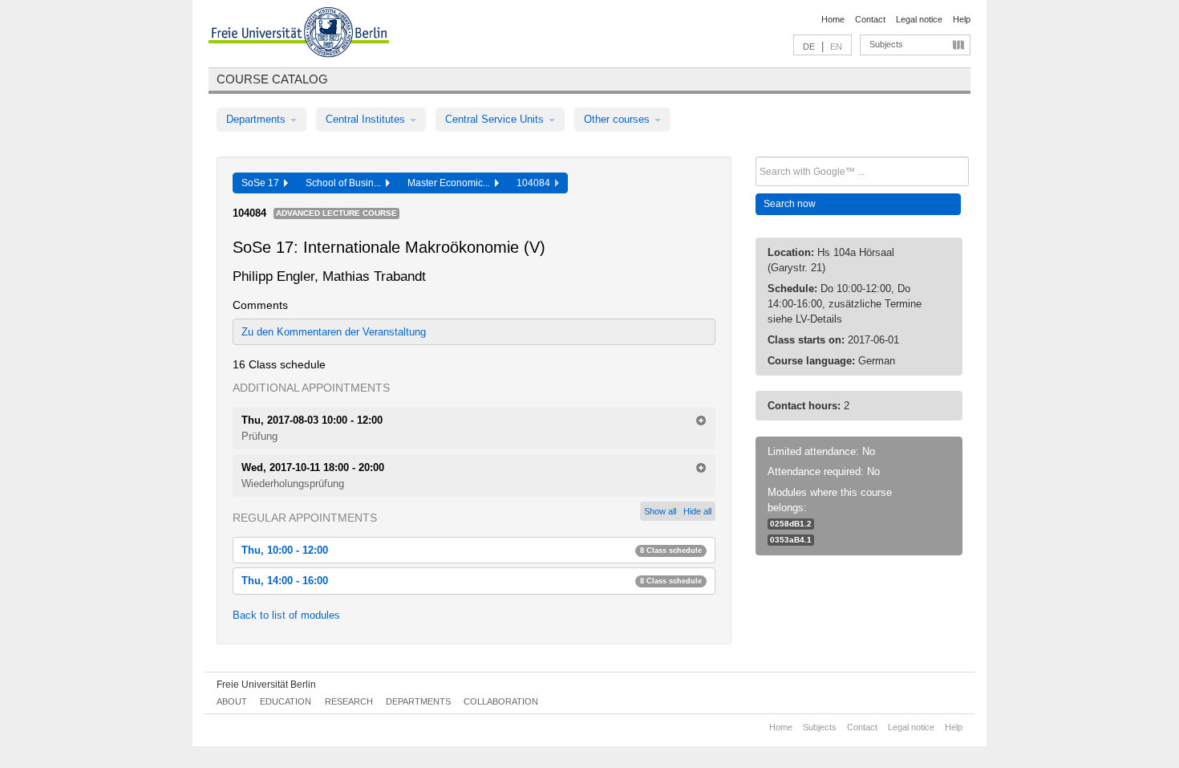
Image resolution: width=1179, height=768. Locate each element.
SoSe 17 (262, 183)
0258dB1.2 (791, 523)
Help (961, 19)
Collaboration (501, 701)
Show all (660, 511)
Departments (257, 119)
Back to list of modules (286, 615)
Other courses (618, 119)
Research (349, 701)
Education (285, 701)
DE (809, 46)
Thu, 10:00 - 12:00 (471, 550)
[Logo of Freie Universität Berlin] (299, 34)
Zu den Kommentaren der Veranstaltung (333, 332)
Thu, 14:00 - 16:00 (471, 581)
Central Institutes (367, 119)
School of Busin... (346, 183)
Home (833, 19)
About (232, 701)
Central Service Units (496, 119)
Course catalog (272, 79)
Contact (870, 19)
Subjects (886, 44)
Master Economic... (451, 183)
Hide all (697, 511)
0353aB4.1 (791, 539)
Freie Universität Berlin (266, 684)
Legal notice (919, 19)
